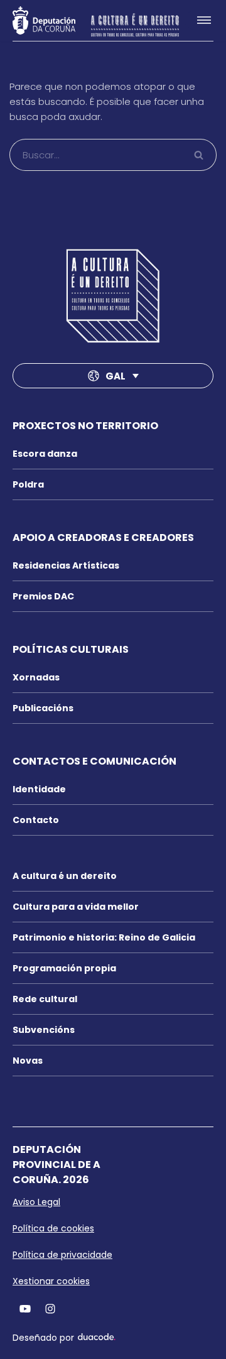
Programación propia (64, 968)
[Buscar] (199, 155)
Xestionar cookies (51, 1281)
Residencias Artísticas (66, 565)
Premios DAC (43, 596)
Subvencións (44, 1029)
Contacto (36, 820)
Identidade (39, 789)
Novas (28, 1060)
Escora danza (45, 453)
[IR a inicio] (113, 296)
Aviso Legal (36, 1202)
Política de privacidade (62, 1254)
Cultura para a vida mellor (76, 906)
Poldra (28, 484)
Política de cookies (53, 1228)
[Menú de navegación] (199, 20)
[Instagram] (50, 1308)
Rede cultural (45, 999)
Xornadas (36, 677)
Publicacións (43, 708)
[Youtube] (25, 1308)
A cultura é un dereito (65, 876)
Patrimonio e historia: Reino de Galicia (104, 937)
